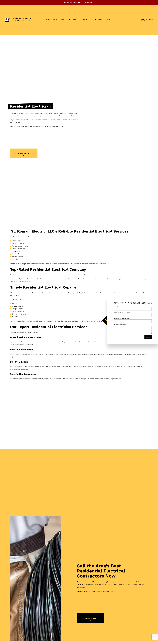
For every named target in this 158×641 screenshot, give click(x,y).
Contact (108, 19)
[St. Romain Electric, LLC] (7, 19)
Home (48, 19)
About (55, 19)
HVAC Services (79, 19)
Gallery (98, 19)
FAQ (91, 19)
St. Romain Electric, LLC (21, 18)
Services (64, 19)
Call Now (23, 153)
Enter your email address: (121, 318)
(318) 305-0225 (147, 20)
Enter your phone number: (122, 312)
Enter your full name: (120, 306)
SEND (148, 337)
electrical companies (20, 281)
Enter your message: (120, 324)
